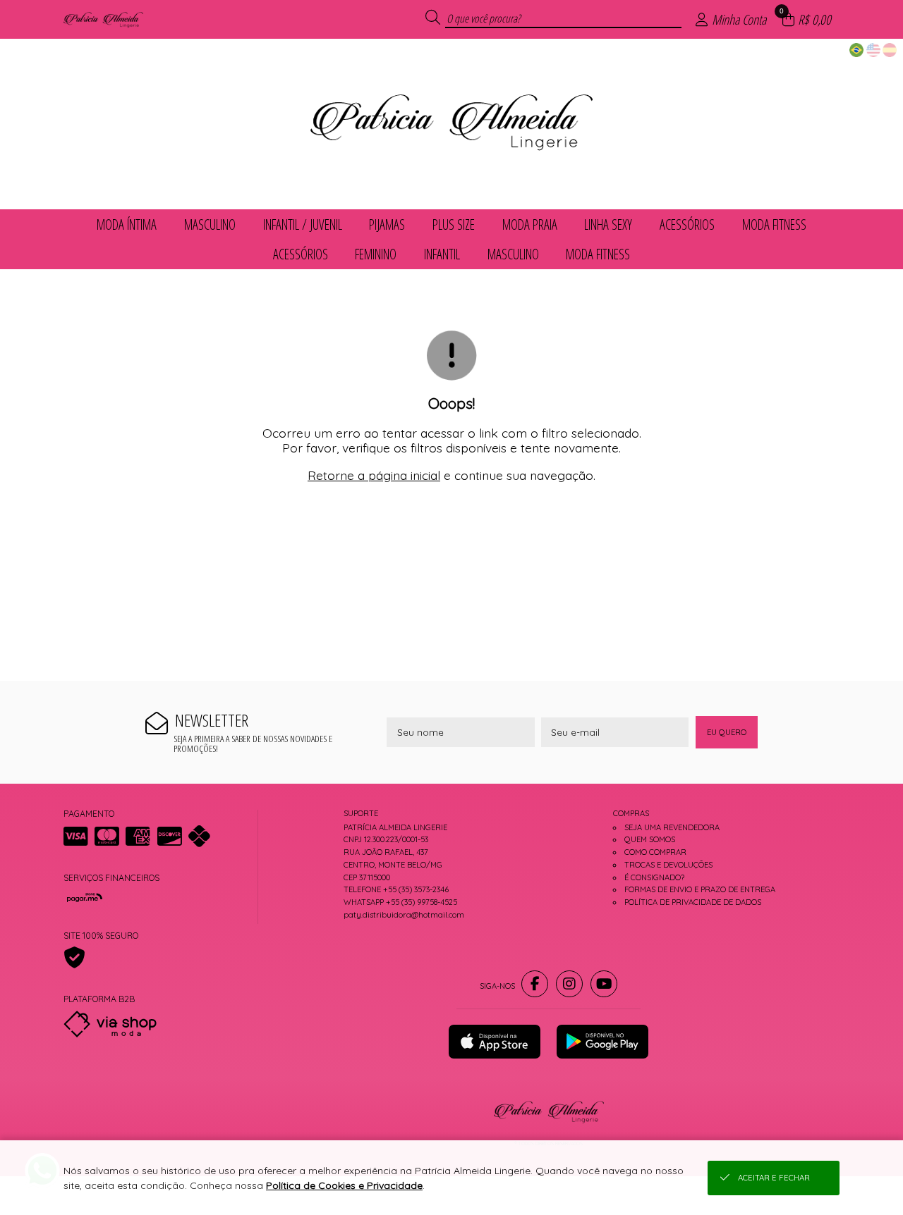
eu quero (726, 732)
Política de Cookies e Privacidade (344, 1185)
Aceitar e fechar (774, 1178)
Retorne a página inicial (374, 475)
